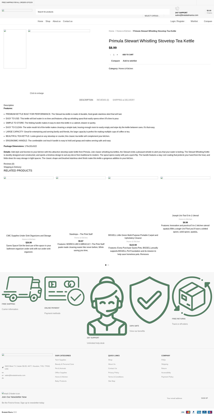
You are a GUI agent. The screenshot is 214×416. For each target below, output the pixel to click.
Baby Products (61, 381)
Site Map (111, 381)
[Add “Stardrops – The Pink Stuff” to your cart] (105, 186)
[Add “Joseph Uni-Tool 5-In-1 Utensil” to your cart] (210, 186)
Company (165, 356)
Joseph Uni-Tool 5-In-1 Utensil (185, 216)
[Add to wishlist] (53, 180)
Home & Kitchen (124, 31)
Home (112, 31)
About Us (111, 364)
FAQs (163, 360)
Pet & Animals (60, 368)
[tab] (86, 98)
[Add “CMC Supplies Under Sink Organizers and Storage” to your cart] (53, 186)
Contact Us (112, 368)
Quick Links (114, 356)
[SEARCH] (167, 12)
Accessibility (166, 373)
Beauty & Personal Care (64, 364)
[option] (15, 58)
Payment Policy (167, 377)
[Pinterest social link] (205, 2)
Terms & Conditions (115, 377)
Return (164, 368)
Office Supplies (61, 373)
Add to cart (127, 55)
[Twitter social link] (202, 2)
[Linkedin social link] (207, 2)
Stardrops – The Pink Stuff (80, 234)
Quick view (53, 192)
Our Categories (63, 356)
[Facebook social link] (199, 2)
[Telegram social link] (210, 2)
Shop (110, 360)
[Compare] (29, 230)
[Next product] (115, 34)
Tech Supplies (60, 360)
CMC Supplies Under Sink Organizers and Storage (28, 236)
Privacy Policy (113, 373)
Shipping (164, 364)
